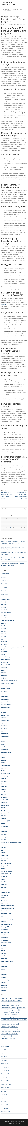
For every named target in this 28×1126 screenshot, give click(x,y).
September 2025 (6, 1084)
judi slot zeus (5, 1017)
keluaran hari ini (20, 1017)
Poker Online (4, 584)
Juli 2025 (3, 1091)
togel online (13, 1038)
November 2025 (5, 1077)
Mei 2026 (4, 1056)
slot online (14, 1036)
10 (3, 524)
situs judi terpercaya (16, 1029)
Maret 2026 (4, 1063)
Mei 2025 (4, 1098)
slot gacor (14, 1033)
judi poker (14, 1010)
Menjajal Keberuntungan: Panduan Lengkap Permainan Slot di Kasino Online (13, 542)
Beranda (4, 8)
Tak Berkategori (22, 24)
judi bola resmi (21, 1007)
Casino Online (5, 573)
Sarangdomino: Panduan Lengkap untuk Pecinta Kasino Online (12, 548)
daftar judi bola (5, 1005)
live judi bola (23, 1019)
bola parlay (20, 1003)
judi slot (21, 1010)
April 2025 (4, 1101)
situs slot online (16, 1031)
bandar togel (12, 1003)
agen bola (4, 998)
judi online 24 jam (6, 1010)
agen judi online (19, 998)
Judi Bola (3, 577)
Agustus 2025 (5, 1087)
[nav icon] (23, 3)
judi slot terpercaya (15, 1014)
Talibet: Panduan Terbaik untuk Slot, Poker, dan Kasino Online (13, 558)
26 (10, 527)
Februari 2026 (5, 1067)
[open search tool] (19, 3)
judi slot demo (5, 1012)
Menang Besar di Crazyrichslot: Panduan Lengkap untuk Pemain (12, 564)
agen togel (4, 1000)
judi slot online (5, 1014)
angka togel (12, 1000)
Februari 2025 (5, 1108)
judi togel (12, 1017)
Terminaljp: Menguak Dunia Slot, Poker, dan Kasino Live (13, 553)
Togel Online (4, 594)
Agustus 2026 (5, 1046)
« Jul (2, 534)
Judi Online (4, 580)
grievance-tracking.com (9, 3)
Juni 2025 (4, 1094)
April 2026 (4, 1060)
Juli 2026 (3, 1050)
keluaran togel (5, 1019)
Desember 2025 (5, 1074)
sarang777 (4, 304)
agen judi (11, 998)
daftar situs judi (15, 1005)
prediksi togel (5, 1026)
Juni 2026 (4, 1053)
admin (3, 24)
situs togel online (6, 1033)
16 (24, 524)
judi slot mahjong (15, 1012)
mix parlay (4, 1021)
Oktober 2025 (5, 1081)
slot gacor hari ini (6, 1036)
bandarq (19, 1000)
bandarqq (4, 1003)
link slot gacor (14, 1019)
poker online (18, 1021)
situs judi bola (14, 1026)
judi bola (14, 1007)
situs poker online (6, 1031)
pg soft (11, 1021)
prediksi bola (14, 1024)
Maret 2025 (4, 1105)
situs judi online (5, 1029)
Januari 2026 (5, 1070)
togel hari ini (5, 1038)
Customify (17, 1123)
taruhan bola (22, 1036)
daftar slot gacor (6, 1007)
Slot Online (4, 587)
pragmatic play (5, 1024)
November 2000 (5, 1111)
